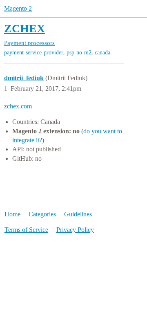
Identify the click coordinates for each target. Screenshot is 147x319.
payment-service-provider (33, 52)
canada (102, 52)
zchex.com (18, 106)
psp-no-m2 (79, 52)
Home (12, 214)
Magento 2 (18, 8)
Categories (42, 214)
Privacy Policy (75, 229)
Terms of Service (26, 229)
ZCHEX (24, 28)
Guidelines (78, 214)
